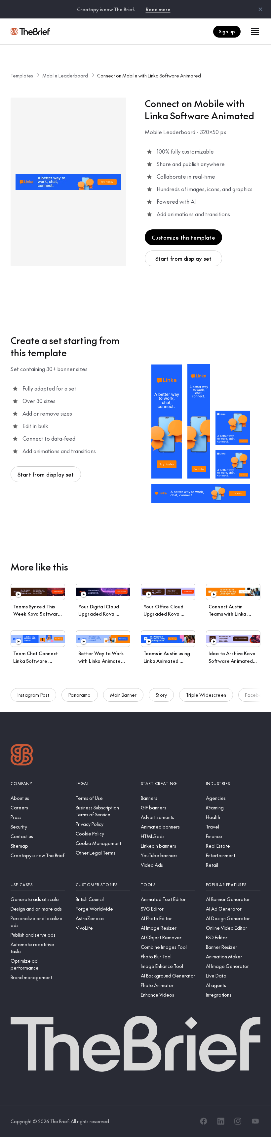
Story (161, 694)
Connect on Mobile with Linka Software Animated (149, 75)
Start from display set (183, 258)
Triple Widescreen (206, 694)
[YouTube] (255, 1121)
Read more (158, 9)
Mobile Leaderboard (65, 75)
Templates (22, 75)
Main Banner (123, 694)
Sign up (227, 31)
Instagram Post (33, 694)
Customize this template (183, 237)
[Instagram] (238, 1121)
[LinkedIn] (220, 1121)
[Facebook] (203, 1121)
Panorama (79, 694)
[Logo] (22, 755)
